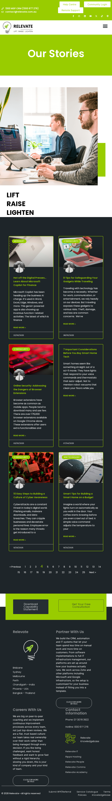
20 (50, 572)
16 (25, 572)
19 (44, 572)
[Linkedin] (85, 16)
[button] (105, 26)
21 (57, 572)
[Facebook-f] (73, 16)
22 (63, 572)
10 (76, 566)
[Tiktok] (102, 16)
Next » (92, 572)
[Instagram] (79, 16)
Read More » (19, 327)
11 (81, 566)
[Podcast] (108, 16)
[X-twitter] (96, 16)
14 (100, 566)
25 (83, 572)
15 (19, 572)
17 (31, 572)
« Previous (15, 566)
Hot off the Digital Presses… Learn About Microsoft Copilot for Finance (29, 281)
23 (70, 572)
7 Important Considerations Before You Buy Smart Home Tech (80, 353)
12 (87, 566)
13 (93, 566)
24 (76, 572)
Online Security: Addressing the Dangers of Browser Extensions (29, 389)
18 (37, 572)
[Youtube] (90, 16)
